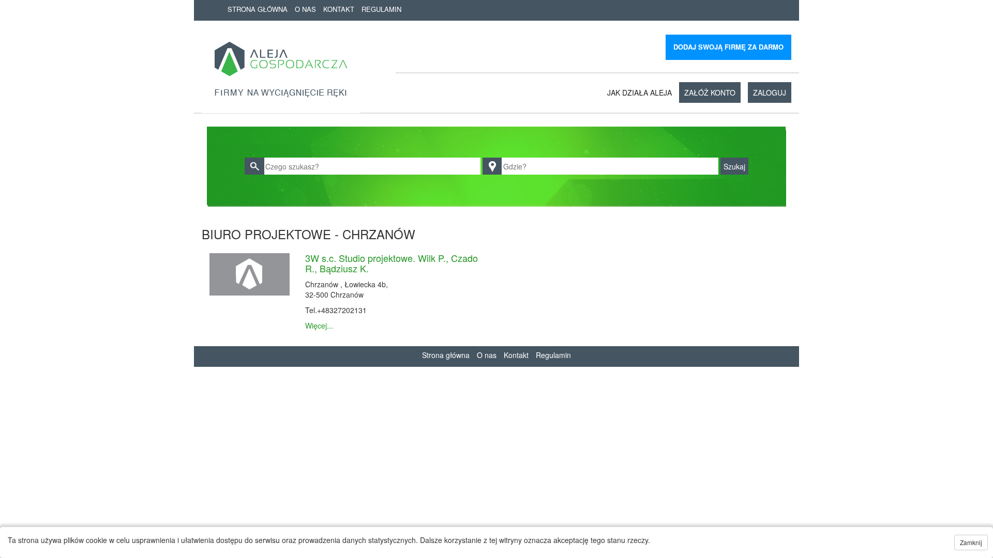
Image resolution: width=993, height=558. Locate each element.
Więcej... (319, 325)
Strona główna (258, 9)
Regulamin (381, 9)
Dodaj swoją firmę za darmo (728, 47)
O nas (305, 9)
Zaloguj (769, 92)
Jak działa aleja (639, 92)
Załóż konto (709, 92)
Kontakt (338, 9)
